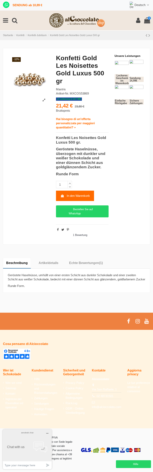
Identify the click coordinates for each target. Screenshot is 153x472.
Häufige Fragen (44, 409)
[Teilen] (58, 229)
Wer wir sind (13, 382)
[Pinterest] (68, 229)
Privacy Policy (75, 382)
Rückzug (71, 403)
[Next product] (149, 35)
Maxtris (61, 89)
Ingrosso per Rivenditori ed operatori (14, 403)
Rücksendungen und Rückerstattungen (45, 388)
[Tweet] (62, 229)
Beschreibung (17, 263)
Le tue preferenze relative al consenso (138, 387)
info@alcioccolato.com (106, 407)
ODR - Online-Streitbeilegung (75, 410)
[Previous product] (147, 35)
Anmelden (40, 414)
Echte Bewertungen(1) (86, 263)
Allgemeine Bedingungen (74, 395)
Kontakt (10, 393)
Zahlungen (41, 398)
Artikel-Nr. (62, 93)
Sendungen (41, 403)
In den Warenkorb (78, 195)
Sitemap (10, 388)
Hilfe (37, 379)
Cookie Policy (74, 388)
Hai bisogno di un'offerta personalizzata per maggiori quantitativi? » (75, 123)
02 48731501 (105, 396)
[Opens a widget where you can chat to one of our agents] (27, 449)
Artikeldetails (48, 263)
